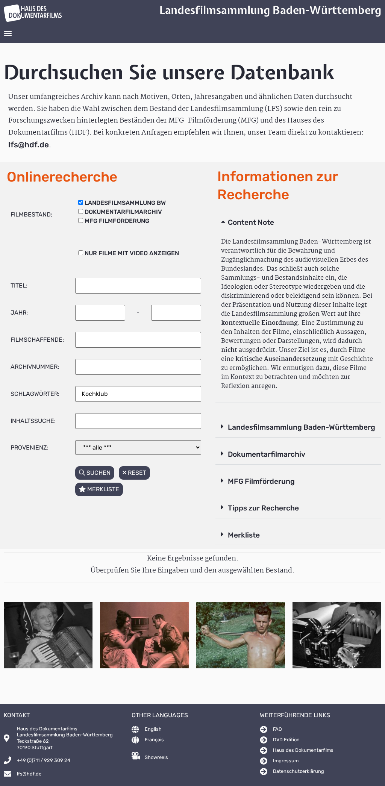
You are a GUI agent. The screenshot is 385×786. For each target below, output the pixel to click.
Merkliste (244, 535)
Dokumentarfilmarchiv (266, 454)
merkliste (102, 489)
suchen (98, 472)
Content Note (251, 222)
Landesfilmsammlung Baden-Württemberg (301, 427)
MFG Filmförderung (261, 481)
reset (136, 472)
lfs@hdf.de (28, 144)
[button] (8, 33)
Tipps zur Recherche (263, 508)
